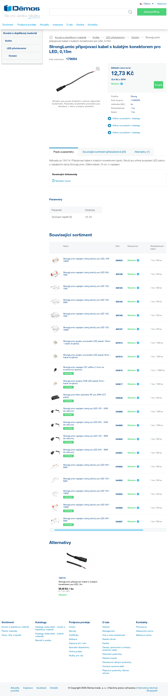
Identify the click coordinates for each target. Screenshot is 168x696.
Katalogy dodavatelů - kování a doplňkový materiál (50, 628)
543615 (119, 370)
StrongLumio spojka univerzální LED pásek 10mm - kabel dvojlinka (86, 342)
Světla (8, 40)
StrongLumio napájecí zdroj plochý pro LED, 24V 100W (86, 259)
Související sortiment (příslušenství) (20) (104, 151)
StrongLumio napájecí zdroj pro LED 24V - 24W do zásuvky (85, 423)
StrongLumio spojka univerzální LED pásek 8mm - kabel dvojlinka (87, 356)
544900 (119, 439)
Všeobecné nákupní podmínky (116, 662)
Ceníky (72, 626)
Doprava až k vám (77, 643)
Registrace (161, 3)
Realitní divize (109, 639)
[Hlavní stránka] (52, 37)
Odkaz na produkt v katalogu (126, 118)
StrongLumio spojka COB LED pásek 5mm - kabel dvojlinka (84, 382)
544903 (119, 480)
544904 (119, 494)
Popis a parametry (63, 151)
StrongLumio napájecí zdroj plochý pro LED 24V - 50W (86, 466)
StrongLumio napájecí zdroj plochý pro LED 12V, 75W (86, 314)
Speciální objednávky (79, 647)
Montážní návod (63, 181)
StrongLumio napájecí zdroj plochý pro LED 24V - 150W (86, 505)
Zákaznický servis (144, 631)
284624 (119, 260)
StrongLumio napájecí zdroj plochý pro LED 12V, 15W (86, 287)
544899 (119, 425)
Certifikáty (74, 635)
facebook (41, 687)
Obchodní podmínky (112, 654)
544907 (119, 521)
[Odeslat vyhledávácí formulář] (130, 12)
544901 (119, 453)
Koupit (158, 84)
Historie (106, 626)
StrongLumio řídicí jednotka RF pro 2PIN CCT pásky (84, 395)
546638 (119, 398)
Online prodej (75, 651)
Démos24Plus (151, 11)
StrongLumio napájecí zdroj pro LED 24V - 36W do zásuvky (85, 450)
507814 (119, 343)
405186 (119, 315)
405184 (119, 301)
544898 (119, 411)
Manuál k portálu (43, 640)
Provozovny (141, 626)
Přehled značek (109, 658)
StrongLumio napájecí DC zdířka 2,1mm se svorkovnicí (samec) (83, 368)
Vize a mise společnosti (113, 635)
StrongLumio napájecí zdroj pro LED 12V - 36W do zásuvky (85, 437)
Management (108, 631)
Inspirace (28, 687)
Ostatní (13, 55)
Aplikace (73, 639)
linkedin (54, 687)
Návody (72, 631)
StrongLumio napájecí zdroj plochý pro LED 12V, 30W (86, 301)
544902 (119, 466)
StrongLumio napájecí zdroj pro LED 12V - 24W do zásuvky (85, 409)
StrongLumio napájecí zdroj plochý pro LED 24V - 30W (86, 519)
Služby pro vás (76, 655)
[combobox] (146, 3)
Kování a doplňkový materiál (20, 33)
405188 (119, 274)
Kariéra (105, 643)
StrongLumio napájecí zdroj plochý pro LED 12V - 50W (86, 479)
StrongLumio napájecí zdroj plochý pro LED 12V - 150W (86, 492)
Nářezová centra (143, 635)
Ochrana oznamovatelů (113, 666)
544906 (119, 507)
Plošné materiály (9, 631)
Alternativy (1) (142, 151)
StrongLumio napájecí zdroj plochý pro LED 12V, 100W (86, 328)
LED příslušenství (16, 48)
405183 (119, 288)
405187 (119, 329)
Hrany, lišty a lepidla (11, 635)
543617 (119, 384)
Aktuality (15, 687)
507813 (119, 356)
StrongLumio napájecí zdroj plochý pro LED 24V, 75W (86, 273)
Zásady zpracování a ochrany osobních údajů (116, 648)
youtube (15, 690)
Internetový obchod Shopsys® (147, 689)
